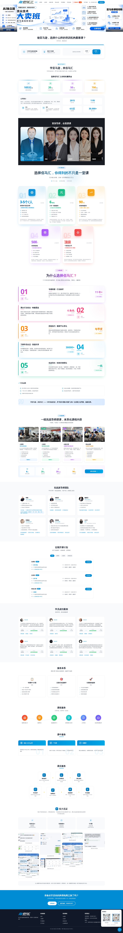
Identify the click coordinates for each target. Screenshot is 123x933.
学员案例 (63, 2)
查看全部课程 (93, 471)
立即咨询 (52, 903)
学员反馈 (69, 2)
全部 (52, 555)
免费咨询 (101, 2)
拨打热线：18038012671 (66, 903)
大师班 (40, 2)
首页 (36, 2)
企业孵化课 (65, 923)
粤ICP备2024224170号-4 (67, 929)
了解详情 (28, 459)
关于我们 (86, 2)
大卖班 (45, 2)
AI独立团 (51, 2)
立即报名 (88, 562)
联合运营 (57, 2)
